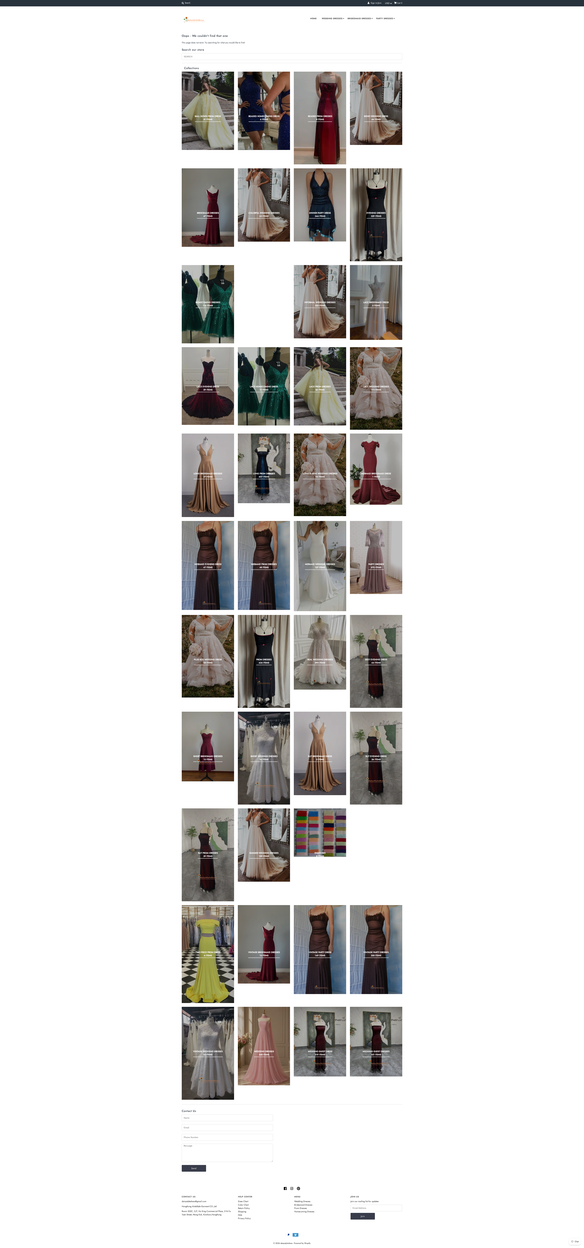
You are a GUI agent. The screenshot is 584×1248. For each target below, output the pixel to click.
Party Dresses (384, 18)
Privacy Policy (244, 1218)
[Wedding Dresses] (264, 1046)
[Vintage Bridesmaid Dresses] (264, 944)
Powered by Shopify (302, 1243)
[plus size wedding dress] (208, 656)
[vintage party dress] (320, 949)
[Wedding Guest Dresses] (376, 1041)
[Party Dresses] (376, 557)
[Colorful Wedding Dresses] (264, 205)
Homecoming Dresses (304, 1211)
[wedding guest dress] (320, 1041)
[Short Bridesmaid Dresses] (208, 746)
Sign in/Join (375, 2)
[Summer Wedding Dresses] (264, 845)
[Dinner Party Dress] (320, 204)
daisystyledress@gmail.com (194, 1201)
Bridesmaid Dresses (359, 18)
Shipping (242, 1211)
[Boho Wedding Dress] (376, 108)
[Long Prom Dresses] (264, 468)
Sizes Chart (243, 1201)
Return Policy (244, 1208)
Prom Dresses (300, 1208)
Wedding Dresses (332, 18)
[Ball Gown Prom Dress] (208, 111)
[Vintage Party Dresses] (376, 949)
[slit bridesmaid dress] (320, 753)
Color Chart (243, 1204)
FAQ (240, 1215)
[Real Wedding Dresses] (320, 652)
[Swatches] (320, 832)
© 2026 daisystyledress (282, 1243)
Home (313, 18)
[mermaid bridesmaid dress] (376, 469)
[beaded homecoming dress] (264, 111)
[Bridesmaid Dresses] (208, 207)
